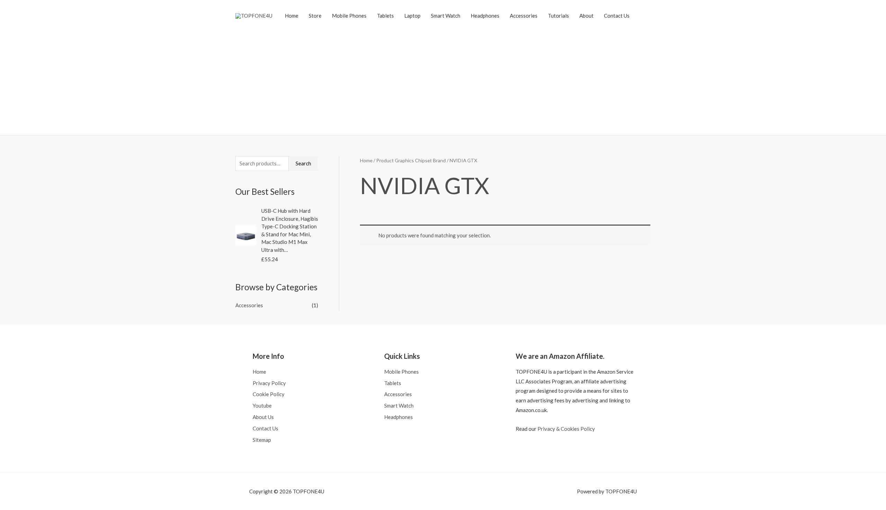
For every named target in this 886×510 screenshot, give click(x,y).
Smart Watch (445, 15)
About (586, 15)
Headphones (485, 15)
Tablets (385, 15)
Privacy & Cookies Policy (566, 429)
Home (291, 15)
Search (303, 163)
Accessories (523, 15)
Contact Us (617, 15)
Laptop (412, 15)
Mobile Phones (349, 15)
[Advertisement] (443, 77)
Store (315, 15)
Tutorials (558, 15)
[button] (642, 15)
